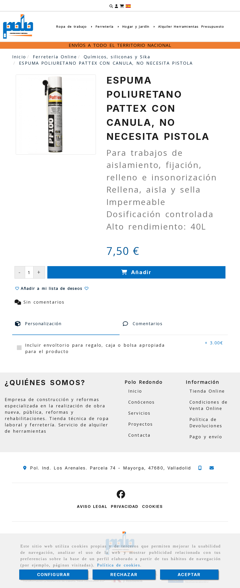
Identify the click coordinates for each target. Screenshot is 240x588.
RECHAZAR (124, 574)
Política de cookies (118, 565)
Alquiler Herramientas (178, 26)
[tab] (66, 323)
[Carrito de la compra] (122, 6)
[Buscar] (111, 6)
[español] (128, 5)
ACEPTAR (189, 574)
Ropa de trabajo (72, 26)
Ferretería (106, 26)
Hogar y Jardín (136, 26)
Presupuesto (212, 26)
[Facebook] (121, 495)
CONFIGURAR (53, 574)
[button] (116, 6)
